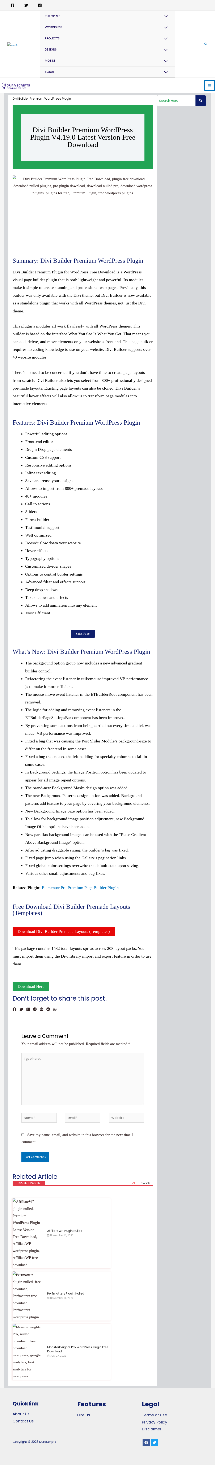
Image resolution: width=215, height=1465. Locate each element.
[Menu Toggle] (165, 16)
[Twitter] (26, 5)
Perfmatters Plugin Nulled (65, 1293)
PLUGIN (145, 1183)
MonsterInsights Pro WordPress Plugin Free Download (78, 1349)
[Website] (126, 1118)
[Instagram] (40, 5)
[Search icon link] (206, 44)
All (133, 1183)
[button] (83, 634)
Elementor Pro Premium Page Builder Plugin (80, 887)
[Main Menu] (209, 85)
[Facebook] (12, 5)
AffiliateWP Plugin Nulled (64, 1231)
